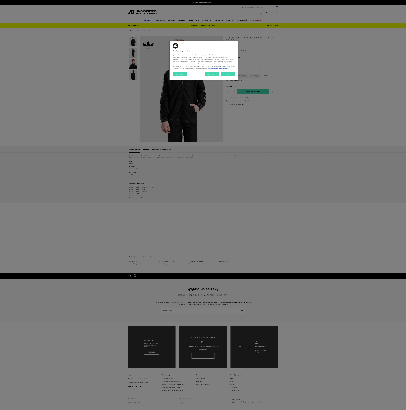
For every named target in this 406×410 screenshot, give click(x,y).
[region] (203, 60)
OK (228, 74)
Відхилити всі (212, 74)
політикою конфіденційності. (220, 68)
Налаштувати (179, 74)
